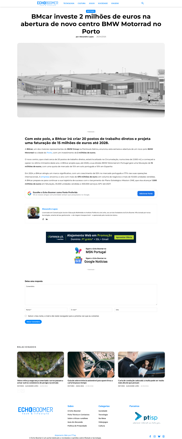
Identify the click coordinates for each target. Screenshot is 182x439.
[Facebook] (43, 219)
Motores (90, 11)
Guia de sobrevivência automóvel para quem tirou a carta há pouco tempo (90, 381)
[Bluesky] (159, 436)
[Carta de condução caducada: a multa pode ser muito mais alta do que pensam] (141, 364)
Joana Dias (80, 386)
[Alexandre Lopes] (33, 214)
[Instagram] (154, 436)
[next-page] (22, 390)
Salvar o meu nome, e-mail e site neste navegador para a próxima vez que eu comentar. (63, 316)
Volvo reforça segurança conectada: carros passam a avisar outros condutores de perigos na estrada (40, 381)
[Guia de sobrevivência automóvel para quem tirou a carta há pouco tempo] (91, 364)
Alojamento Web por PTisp (65, 435)
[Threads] (163, 436)
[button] (143, 3)
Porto (49, 152)
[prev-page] (18, 390)
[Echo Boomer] (47, 3)
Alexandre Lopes (86, 37)
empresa (45, 177)
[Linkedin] (47, 219)
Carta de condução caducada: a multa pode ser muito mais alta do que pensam (141, 381)
